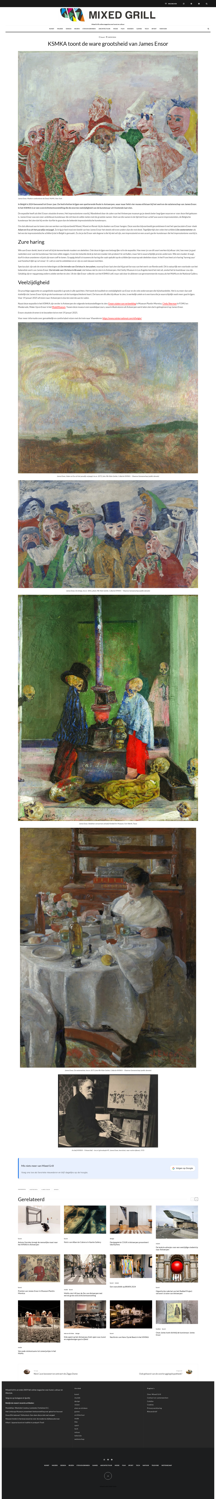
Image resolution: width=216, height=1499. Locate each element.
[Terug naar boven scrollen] (108, 1476)
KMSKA (56, 1189)
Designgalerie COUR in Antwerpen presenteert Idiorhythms (129, 1243)
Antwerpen (34, 1189)
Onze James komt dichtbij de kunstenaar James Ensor (175, 1333)
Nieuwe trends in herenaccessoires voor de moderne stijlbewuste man (33, 1419)
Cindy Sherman (169, 303)
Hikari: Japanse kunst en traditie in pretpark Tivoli (25, 1422)
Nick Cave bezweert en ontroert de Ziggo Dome (56, 1372)
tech (147, 29)
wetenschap (79, 1439)
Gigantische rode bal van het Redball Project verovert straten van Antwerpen (174, 1292)
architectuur (104, 29)
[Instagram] (184, 3)
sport (154, 29)
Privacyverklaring (154, 1408)
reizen (77, 29)
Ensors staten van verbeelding (122, 303)
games (139, 29)
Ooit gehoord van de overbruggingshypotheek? (160, 1372)
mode (115, 29)
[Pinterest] (191, 3)
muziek (60, 29)
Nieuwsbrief (152, 1412)
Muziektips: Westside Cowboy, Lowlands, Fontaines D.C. (27, 1408)
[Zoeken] (206, 3)
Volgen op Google (184, 1168)
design (68, 29)
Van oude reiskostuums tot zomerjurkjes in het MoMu (37, 1352)
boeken (130, 29)
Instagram (19, 1398)
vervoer (163, 29)
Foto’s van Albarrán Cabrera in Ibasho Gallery (82, 1242)
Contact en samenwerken (157, 1398)
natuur (77, 1432)
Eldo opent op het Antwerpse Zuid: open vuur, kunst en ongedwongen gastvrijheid (85, 1338)
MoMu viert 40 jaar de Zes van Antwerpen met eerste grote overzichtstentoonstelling (83, 1294)
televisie (78, 1436)
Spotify (27, 1398)
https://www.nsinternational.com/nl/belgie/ (122, 318)
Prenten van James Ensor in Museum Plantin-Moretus (36, 1292)
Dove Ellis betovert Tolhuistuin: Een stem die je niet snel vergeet (30, 1415)
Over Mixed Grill (154, 1394)
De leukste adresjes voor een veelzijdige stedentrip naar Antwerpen (177, 1248)
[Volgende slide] (196, 1199)
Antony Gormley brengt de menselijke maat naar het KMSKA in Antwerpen (38, 1243)
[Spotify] (199, 3)
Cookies (150, 1405)
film (122, 29)
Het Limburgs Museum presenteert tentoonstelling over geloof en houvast (34, 1411)
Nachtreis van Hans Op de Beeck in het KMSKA (129, 1337)
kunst (51, 29)
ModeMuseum (59, 307)
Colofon (150, 1401)
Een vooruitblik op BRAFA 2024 (123, 1286)
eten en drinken (89, 29)
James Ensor (46, 1189)
